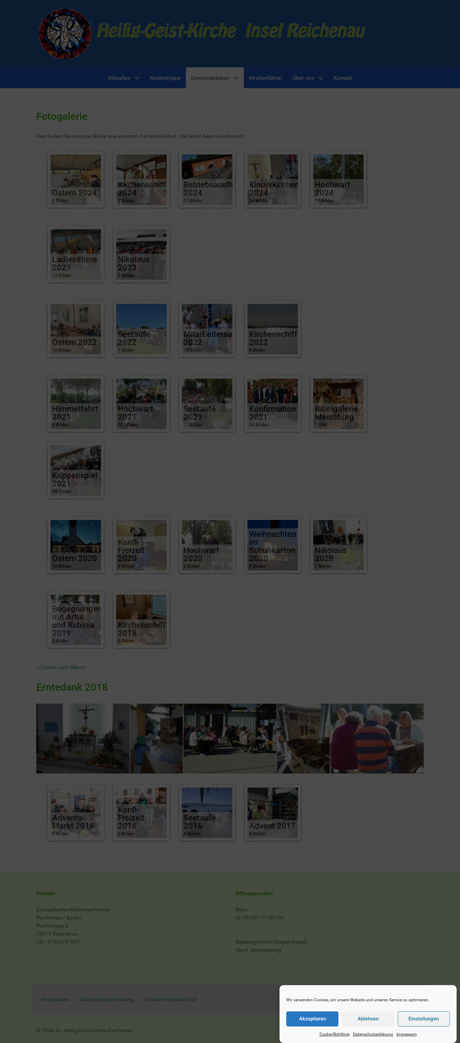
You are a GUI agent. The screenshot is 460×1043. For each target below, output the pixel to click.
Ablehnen (368, 1019)
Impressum (406, 1034)
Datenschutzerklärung (373, 1034)
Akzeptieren (312, 1019)
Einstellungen (423, 1019)
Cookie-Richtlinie (335, 1034)
